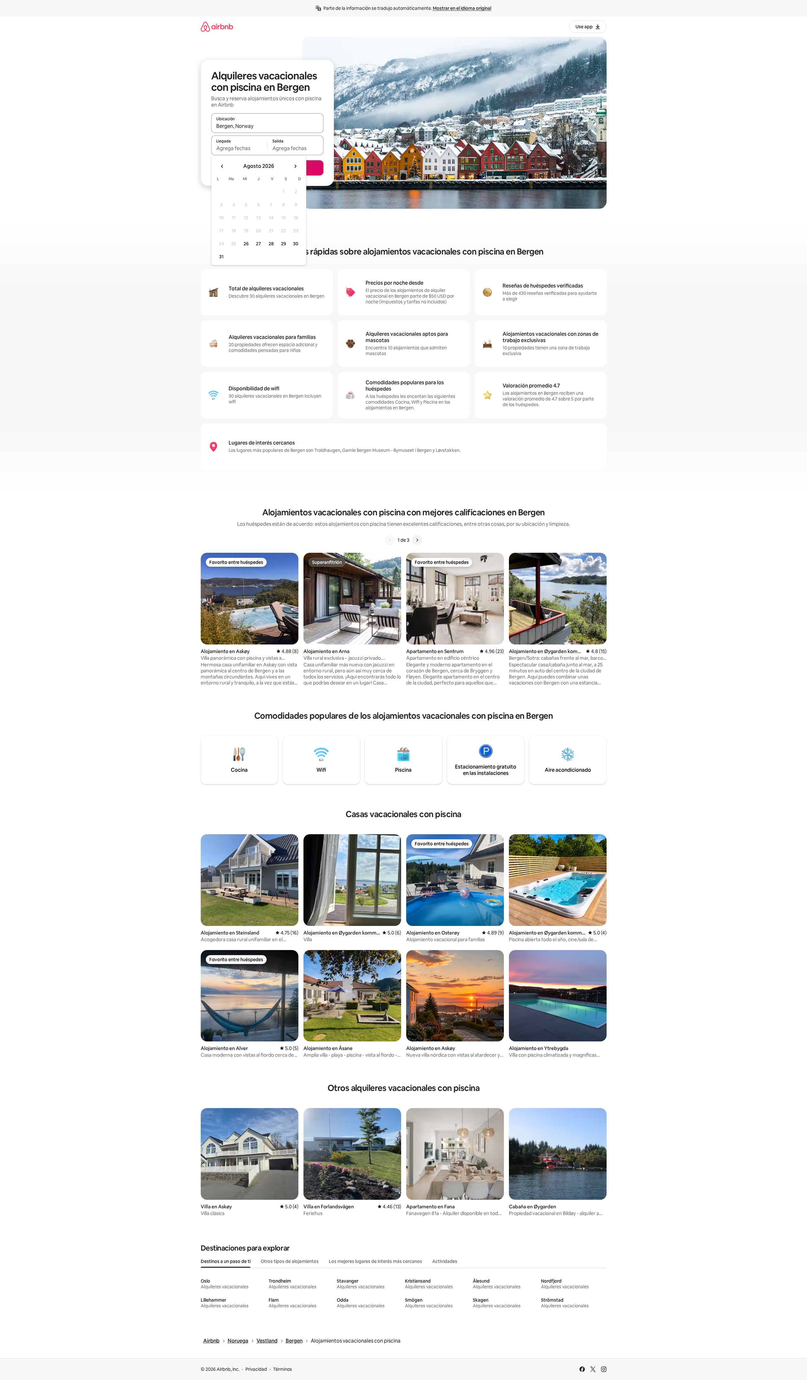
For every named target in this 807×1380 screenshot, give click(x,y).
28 (271, 244)
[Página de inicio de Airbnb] (217, 26)
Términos (282, 1369)
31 (221, 257)
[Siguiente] (417, 540)
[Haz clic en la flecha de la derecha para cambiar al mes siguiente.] (295, 166)
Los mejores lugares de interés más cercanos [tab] (375, 1261)
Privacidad (256, 1369)
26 (246, 244)
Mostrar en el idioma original (462, 8)
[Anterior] (390, 540)
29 (283, 244)
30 (295, 244)
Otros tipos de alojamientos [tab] (290, 1261)
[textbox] (239, 148)
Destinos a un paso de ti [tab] (226, 1261)
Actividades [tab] (444, 1261)
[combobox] (267, 126)
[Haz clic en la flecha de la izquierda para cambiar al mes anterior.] (222, 166)
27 (258, 244)
